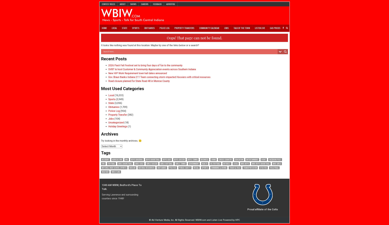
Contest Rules (108, 4)
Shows (133, 4)
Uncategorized (116, 122)
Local (114, 28)
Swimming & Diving (219, 167)
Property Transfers (184, 28)
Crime (213, 159)
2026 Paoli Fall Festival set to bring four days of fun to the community (145, 65)
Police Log (165, 28)
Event (263, 159)
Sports (135, 28)
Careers (144, 4)
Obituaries (149, 28)
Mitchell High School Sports (114, 167)
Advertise (170, 4)
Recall (196, 167)
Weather (105, 171)
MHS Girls (277, 163)
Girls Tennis (181, 163)
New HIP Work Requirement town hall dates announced (137, 73)
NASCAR (132, 167)
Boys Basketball (153, 159)
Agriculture (117, 159)
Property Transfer (117, 114)
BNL (126, 159)
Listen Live (260, 28)
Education (239, 159)
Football (111, 163)
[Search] (287, 28)
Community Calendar (209, 28)
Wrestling (116, 171)
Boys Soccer (179, 159)
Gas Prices (275, 28)
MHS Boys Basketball (261, 163)
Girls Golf (139, 163)
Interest (227, 163)
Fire (103, 163)
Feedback (157, 4)
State (124, 28)
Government (194, 163)
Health (204, 163)
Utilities (263, 167)
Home (104, 28)
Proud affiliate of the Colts (262, 209)
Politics (172, 167)
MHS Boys (245, 163)
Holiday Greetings (117, 126)
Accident (105, 159)
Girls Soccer (151, 163)
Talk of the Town (242, 28)
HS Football (215, 163)
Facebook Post (275, 159)
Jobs (226, 28)
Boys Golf (167, 159)
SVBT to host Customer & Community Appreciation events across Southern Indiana (152, 69)
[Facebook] (283, 28)
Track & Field (234, 167)
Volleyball (274, 167)
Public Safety (185, 167)
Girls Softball (166, 163)
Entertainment (252, 159)
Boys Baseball (137, 159)
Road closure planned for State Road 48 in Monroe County (139, 81)
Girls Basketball (125, 163)
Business (204, 159)
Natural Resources (146, 167)
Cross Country (225, 159)
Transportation (250, 167)
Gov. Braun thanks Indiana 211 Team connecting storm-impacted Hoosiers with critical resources (159, 77)
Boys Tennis (193, 159)
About (123, 4)
